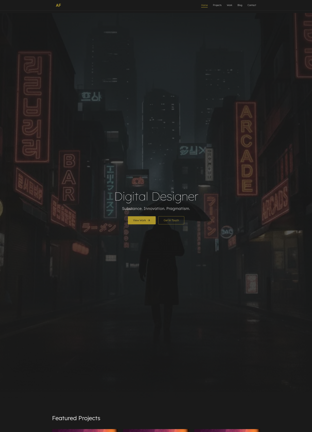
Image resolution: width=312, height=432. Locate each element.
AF (58, 5)
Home (204, 5)
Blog (239, 5)
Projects (217, 5)
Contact (251, 5)
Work (229, 5)
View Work (139, 220)
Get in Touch (171, 220)
